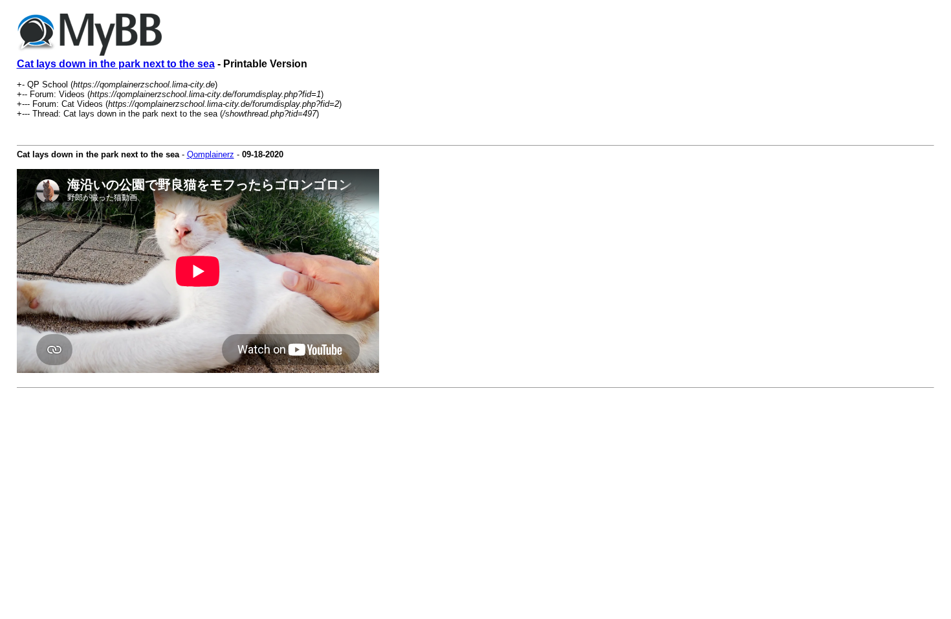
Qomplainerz (210, 154)
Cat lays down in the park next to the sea (116, 63)
